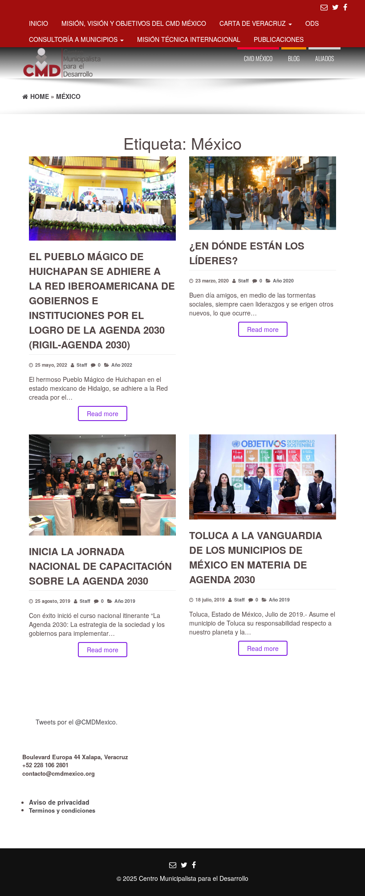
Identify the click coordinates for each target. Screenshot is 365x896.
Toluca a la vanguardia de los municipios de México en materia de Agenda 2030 (255, 557)
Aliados (324, 58)
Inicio (38, 23)
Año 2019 (124, 600)
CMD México (258, 58)
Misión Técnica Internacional (188, 39)
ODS (312, 23)
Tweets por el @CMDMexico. (77, 721)
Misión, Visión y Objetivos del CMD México (133, 23)
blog (294, 58)
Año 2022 (121, 364)
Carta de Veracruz (253, 23)
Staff (82, 364)
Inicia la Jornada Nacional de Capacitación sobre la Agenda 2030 (100, 566)
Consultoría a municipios (74, 39)
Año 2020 (283, 280)
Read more (102, 413)
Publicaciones (279, 39)
